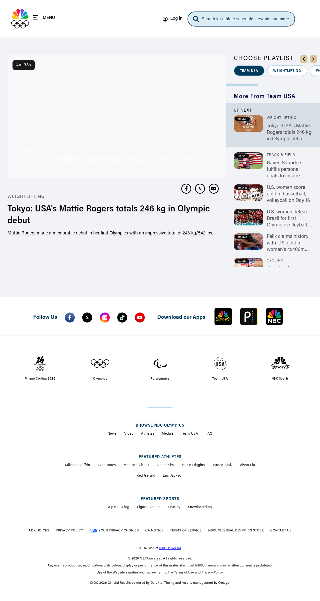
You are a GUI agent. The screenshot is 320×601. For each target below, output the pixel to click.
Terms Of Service (186, 530)
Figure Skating (149, 507)
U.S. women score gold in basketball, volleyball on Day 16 (288, 194)
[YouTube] (140, 318)
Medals (168, 434)
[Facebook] (70, 318)
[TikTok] (122, 318)
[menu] (44, 18)
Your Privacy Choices (118, 530)
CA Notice (154, 530)
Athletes (147, 434)
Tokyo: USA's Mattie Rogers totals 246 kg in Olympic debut (289, 133)
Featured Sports (160, 499)
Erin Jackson (173, 476)
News (112, 434)
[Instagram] (105, 318)
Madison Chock (137, 465)
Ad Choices (38, 530)
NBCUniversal (170, 548)
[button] (249, 70)
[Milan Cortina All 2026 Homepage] (20, 18)
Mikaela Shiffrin (77, 465)
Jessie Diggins (193, 465)
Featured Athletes (160, 457)
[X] (87, 318)
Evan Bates (107, 465)
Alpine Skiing (119, 507)
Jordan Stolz (222, 465)
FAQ (209, 434)
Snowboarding (200, 507)
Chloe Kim (165, 465)
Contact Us (281, 530)
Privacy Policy (69, 530)
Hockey (174, 507)
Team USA (189, 434)
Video (129, 434)
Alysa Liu (247, 465)
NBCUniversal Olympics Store (236, 530)
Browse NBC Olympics (160, 425)
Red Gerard (145, 476)
